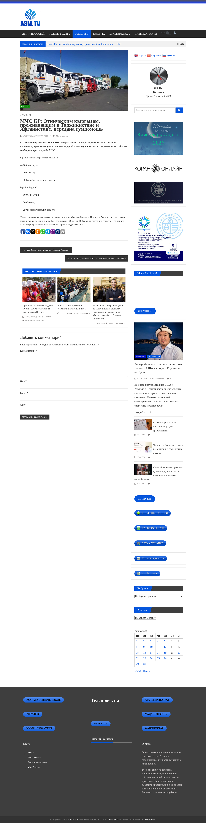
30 (144, 663)
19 (165, 652)
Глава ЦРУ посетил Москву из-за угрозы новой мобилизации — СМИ (84, 44)
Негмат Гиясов (44, 317)
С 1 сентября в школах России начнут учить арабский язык (164, 426)
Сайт (22, 404)
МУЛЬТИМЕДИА (118, 33)
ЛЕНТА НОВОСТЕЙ (33, 33)
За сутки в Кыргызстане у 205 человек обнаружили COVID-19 (95, 258)
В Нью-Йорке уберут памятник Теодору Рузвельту (47, 250)
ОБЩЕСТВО (82, 33)
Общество (25, 106)
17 (151, 652)
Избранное (140, 356)
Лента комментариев (37, 762)
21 (179, 652)
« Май (137, 671)
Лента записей (34, 757)
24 (151, 658)
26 (165, 658)
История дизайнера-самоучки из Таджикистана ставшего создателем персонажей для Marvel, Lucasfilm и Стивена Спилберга (108, 312)
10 (151, 646)
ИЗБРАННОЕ (145, 311)
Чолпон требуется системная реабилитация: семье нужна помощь (168, 449)
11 (158, 646)
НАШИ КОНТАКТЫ (146, 33)
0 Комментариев (61, 136)
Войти (31, 752)
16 (144, 652)
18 (158, 652)
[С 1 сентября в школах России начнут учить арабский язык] (143, 424)
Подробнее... (142, 412)
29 (137, 663)
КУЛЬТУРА (99, 33)
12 (165, 646)
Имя (23, 381)
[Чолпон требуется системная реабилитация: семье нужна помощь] (143, 446)
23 (144, 658)
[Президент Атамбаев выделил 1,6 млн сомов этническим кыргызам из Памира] (38, 289)
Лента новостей (154, 356)
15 (137, 652)
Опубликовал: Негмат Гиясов (35, 136)
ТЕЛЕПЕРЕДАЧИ (58, 33)
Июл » (146, 671)
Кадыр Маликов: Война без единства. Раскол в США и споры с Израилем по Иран (158, 368)
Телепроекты (105, 700)
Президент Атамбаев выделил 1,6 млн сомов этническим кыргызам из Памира (37, 309)
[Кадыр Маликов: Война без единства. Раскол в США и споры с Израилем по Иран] (158, 340)
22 (137, 658)
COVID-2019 (144, 498)
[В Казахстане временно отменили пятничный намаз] (73, 289)
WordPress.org (34, 767)
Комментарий (28, 350)
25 (158, 658)
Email (24, 392)
